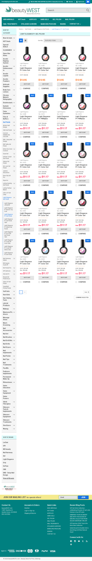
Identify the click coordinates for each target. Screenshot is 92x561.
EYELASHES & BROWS (29, 24)
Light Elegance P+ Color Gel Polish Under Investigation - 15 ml (27, 166)
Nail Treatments (7, 364)
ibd (4, 456)
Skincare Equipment (7, 416)
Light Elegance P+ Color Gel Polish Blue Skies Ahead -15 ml (45, 263)
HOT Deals (21, 19)
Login (26, 510)
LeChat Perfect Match (7, 189)
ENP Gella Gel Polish (7, 145)
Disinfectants (8, 103)
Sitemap (37, 559)
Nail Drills (6, 344)
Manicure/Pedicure (7, 313)
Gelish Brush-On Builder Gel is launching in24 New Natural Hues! (79, 530)
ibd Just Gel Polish (6, 167)
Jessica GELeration (6, 171)
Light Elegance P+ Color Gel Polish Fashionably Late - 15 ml (26, 117)
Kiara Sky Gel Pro (7, 176)
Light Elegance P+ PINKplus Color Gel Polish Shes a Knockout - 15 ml (45, 117)
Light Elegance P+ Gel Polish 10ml (8, 220)
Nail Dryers (7, 347)
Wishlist (71, 1)
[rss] (87, 541)
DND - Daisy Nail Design (7, 140)
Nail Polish (7, 356)
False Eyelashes (6, 112)
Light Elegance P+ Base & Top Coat (8, 209)
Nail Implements (7, 352)
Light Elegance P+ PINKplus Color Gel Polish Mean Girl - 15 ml (82, 117)
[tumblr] (83, 541)
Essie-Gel (5, 154)
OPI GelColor (7, 271)
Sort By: (40, 40)
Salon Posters (6, 397)
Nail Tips (6, 359)
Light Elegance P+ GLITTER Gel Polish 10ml (8, 234)
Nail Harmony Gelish (7, 259)
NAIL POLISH (69, 19)
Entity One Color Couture (7, 149)
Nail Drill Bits (7, 340)
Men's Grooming (6, 324)
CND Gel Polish (7, 130)
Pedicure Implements (7, 372)
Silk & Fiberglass (7, 403)
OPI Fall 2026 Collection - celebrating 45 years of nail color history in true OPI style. (80, 510)
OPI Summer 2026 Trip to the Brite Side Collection (79, 524)
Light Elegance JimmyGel (8, 204)
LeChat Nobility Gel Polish (7, 184)
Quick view (27, 60)
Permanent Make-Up (7, 378)
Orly (4, 463)
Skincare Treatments (7, 421)
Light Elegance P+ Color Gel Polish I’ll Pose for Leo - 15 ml (26, 214)
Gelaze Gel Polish (6, 162)
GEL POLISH (57, 19)
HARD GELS (45, 19)
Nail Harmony (7, 453)
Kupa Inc (5, 180)
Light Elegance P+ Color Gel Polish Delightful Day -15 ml (63, 263)
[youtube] (79, 541)
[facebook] (71, 541)
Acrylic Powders (6, 80)
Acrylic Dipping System (6, 61)
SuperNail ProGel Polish (7, 287)
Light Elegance (8, 459)
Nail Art (5, 334)
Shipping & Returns (30, 513)
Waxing (5, 429)
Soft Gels (6, 291)
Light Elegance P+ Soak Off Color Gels (8, 241)
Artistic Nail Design (6, 126)
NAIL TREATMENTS (10, 24)
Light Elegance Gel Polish (7, 198)
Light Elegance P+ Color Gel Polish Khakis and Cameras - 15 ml (27, 263)
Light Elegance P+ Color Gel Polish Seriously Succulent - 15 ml (27, 69)
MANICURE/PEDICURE (48, 24)
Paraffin (6, 368)
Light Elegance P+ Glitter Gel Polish (8, 227)
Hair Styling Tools (7, 299)
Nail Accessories (7, 329)
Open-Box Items (6, 54)
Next (86, 292)
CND (4, 469)
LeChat (5, 442)
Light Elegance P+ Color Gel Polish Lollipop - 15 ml (82, 69)
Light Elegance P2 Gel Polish (8, 253)
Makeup (6, 309)
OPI (4, 446)
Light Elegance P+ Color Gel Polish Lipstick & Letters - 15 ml (82, 214)
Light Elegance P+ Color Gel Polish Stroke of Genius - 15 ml (63, 166)
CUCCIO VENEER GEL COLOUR (6, 134)
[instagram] (75, 541)
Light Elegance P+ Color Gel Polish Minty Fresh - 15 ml (63, 69)
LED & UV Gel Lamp (7, 193)
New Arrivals (7, 38)
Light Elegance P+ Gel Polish (8, 215)
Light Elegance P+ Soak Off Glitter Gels (8, 248)
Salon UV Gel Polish (7, 282)
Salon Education (6, 387)
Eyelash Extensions (7, 107)
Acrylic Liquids (5, 75)
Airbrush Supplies (6, 85)
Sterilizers (7, 425)
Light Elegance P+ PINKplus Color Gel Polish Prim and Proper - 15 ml (64, 117)
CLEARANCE (7, 50)
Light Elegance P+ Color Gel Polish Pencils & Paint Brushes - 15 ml (82, 166)
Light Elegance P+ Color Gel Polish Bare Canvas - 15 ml (63, 214)
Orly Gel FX (6, 274)
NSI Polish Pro (7, 268)
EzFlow (5, 466)
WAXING (63, 24)
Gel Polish (6, 122)
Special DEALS (5, 46)
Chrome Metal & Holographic (7, 97)
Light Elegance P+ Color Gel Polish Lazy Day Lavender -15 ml (82, 263)
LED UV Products (6, 304)
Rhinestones (7, 382)
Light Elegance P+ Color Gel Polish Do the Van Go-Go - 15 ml (45, 214)
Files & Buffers (5, 118)
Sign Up (32, 510)
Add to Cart (27, 84)
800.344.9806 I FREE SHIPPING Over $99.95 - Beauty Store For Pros (47, 1)
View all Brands (8, 478)
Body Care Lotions (6, 91)
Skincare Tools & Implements (7, 409)
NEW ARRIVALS (8, 19)
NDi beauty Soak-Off (6, 264)
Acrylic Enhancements (7, 68)
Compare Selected (82, 297)
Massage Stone (6, 319)
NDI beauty (7, 449)
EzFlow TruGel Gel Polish (7, 157)
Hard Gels (6, 295)
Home (21, 29)
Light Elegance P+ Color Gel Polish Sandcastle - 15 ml (44, 166)
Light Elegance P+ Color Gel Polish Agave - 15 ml (45, 69)
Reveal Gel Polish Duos (6, 277)
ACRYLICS (33, 19)
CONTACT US (74, 24)
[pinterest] (71, 544)
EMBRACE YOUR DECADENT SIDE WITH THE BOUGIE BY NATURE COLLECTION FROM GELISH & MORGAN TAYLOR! (78, 518)
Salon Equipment (7, 392)
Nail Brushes (7, 337)
